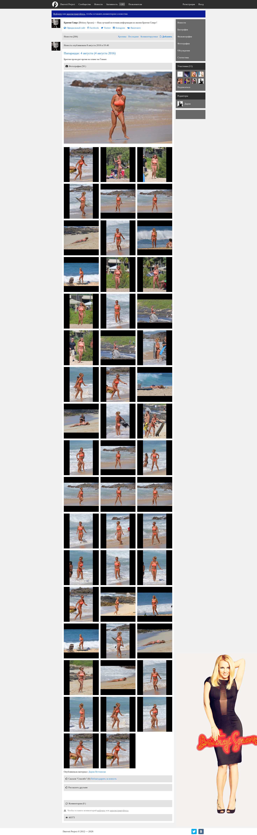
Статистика (183, 57)
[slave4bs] (180, 81)
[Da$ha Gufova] (187, 81)
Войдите (57, 14)
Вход (201, 4)
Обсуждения (183, 50)
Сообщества (84, 4)
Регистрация (189, 4)
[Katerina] (194, 74)
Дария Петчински (97, 771)
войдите (101, 810)
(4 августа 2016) (90, 53)
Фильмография (184, 36)
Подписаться (183, 87)
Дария (187, 103)
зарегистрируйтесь (75, 14)
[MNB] (180, 74)
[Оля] (201, 74)
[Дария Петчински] (201, 81)
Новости (98, 4)
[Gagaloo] (187, 74)
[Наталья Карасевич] (194, 81)
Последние (133, 36)
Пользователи (135, 4)
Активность (115, 4)
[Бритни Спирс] (56, 23)
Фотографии (183, 43)
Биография (182, 29)
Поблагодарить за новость (104, 778)
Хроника (122, 36)
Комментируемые (149, 36)
